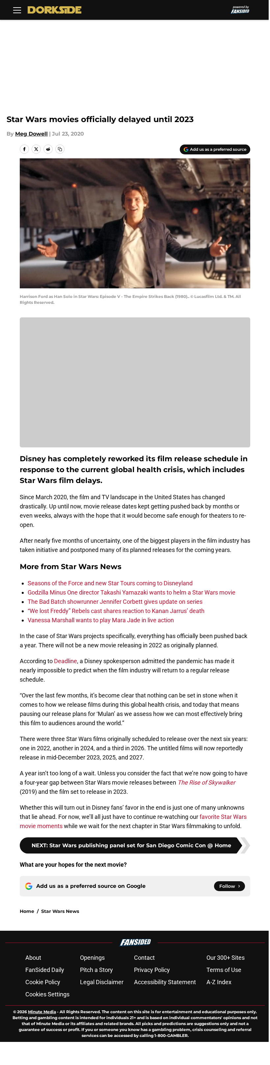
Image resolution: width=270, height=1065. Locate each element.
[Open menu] (17, 10)
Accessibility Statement (165, 982)
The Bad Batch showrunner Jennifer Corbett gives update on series (115, 601)
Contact (144, 957)
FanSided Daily (44, 969)
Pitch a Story (96, 969)
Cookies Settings (47, 994)
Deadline (65, 661)
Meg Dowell (31, 134)
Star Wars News (60, 911)
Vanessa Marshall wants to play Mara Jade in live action (101, 620)
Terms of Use (223, 969)
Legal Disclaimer (101, 982)
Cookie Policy (42, 982)
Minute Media (42, 1011)
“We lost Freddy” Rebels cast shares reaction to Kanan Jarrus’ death (116, 610)
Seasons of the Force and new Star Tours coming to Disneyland (110, 583)
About (33, 957)
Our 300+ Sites (225, 957)
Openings (92, 957)
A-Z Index (218, 982)
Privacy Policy (152, 969)
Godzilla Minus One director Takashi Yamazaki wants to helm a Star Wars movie (131, 592)
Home (27, 911)
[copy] (60, 149)
